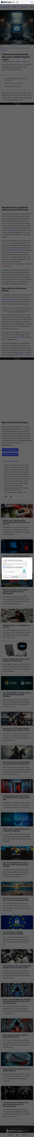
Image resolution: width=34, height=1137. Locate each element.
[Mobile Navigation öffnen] (32, 2)
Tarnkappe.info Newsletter (14, 567)
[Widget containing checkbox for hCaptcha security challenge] (15, 572)
